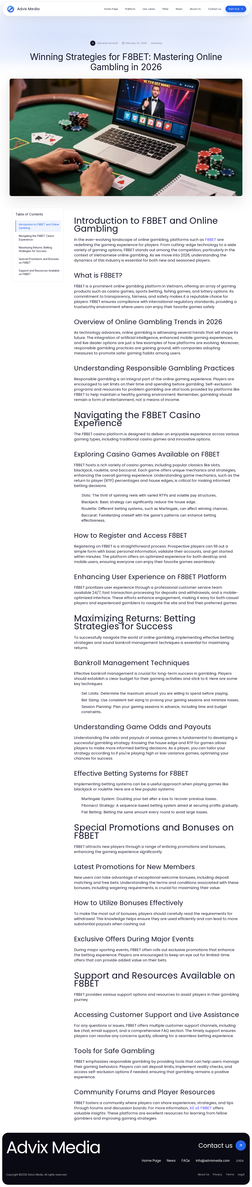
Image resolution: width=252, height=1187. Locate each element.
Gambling (156, 43)
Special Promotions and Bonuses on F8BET (39, 260)
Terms (230, 1174)
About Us (203, 1174)
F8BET (210, 239)
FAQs (186, 1160)
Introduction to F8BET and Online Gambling (39, 226)
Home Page (151, 1160)
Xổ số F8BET (200, 1108)
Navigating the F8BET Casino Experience (36, 237)
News (171, 1160)
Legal (241, 1174)
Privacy (217, 1174)
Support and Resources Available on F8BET (39, 272)
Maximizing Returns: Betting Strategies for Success (35, 249)
